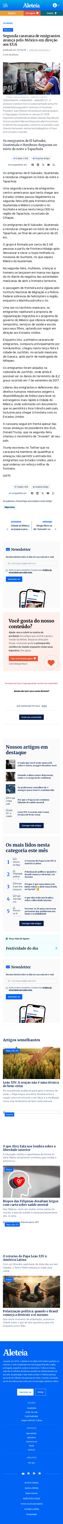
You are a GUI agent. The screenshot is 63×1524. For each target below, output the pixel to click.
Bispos (9, 1169)
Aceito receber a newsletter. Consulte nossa (30, 571)
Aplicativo (31, 1437)
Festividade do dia (22, 948)
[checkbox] (7, 570)
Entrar (41, 1392)
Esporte (9, 1114)
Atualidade (8, 23)
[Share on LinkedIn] (38, 165)
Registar (12, 13)
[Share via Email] (48, 165)
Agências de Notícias (39, 50)
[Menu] (11, 5)
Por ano (31, 1463)
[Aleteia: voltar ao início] (31, 5)
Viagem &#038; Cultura (31, 1420)
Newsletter (31, 1433)
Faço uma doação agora (21, 658)
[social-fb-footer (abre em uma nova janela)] (28, 1473)
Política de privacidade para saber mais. (30, 571)
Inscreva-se (31, 1441)
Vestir (31, 1445)
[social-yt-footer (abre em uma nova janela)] (23, 1473)
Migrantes (10, 507)
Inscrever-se (14, 579)
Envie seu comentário (31, 717)
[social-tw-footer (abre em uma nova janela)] (34, 1473)
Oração (50, 13)
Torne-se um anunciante (31, 1503)
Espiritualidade (31, 1416)
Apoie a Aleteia (31, 1488)
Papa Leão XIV (12, 1050)
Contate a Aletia (31, 1509)
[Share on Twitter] (43, 165)
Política (9, 1279)
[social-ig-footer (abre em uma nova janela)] (40, 1473)
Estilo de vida (32, 1412)
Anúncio (31, 1449)
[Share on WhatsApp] (54, 165)
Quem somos (31, 1493)
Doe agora (30, 13)
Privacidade (31, 1514)
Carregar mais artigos (31, 825)
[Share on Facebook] (33, 165)
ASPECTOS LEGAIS (31, 1498)
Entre (44, 706)
